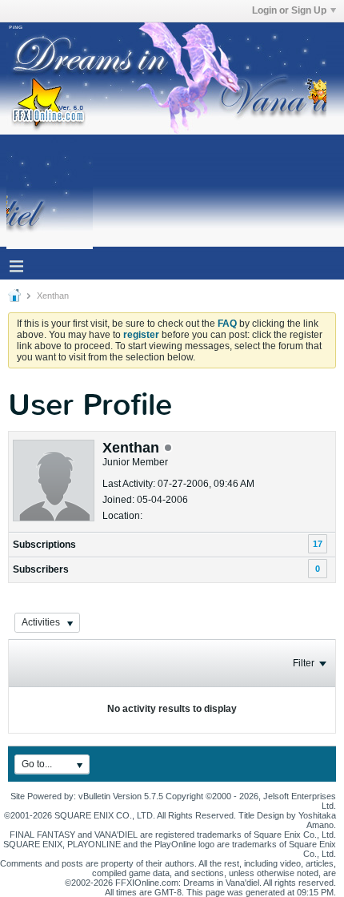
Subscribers (41, 569)
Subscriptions (44, 544)
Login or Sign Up (289, 10)
